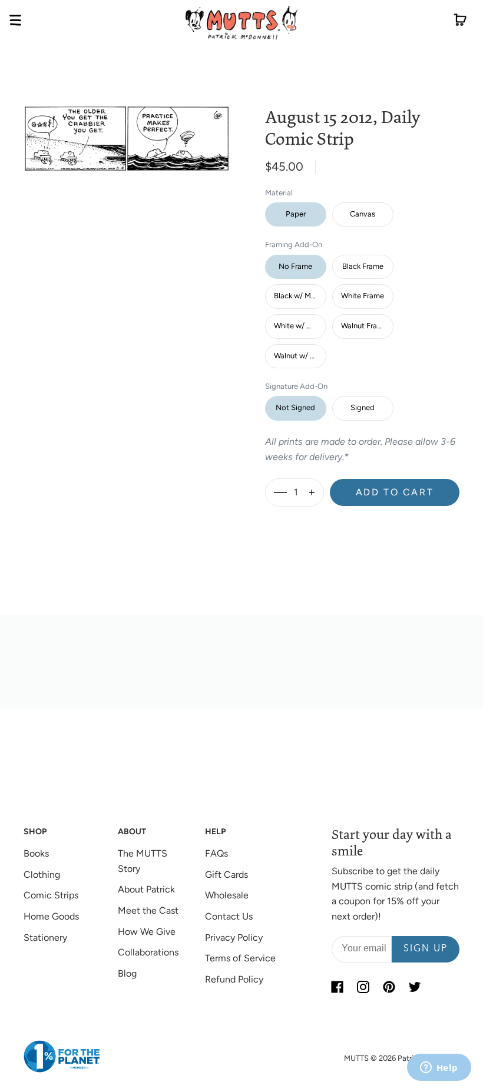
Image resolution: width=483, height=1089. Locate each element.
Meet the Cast (148, 910)
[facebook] (337, 987)
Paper (296, 213)
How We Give (147, 931)
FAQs (216, 853)
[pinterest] (389, 987)
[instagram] (363, 987)
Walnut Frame (364, 325)
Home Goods (51, 916)
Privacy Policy (234, 937)
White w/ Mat (297, 325)
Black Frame (362, 266)
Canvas (362, 213)
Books (36, 853)
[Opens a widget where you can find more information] (438, 1068)
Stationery (45, 937)
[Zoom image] (126, 129)
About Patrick (146, 889)
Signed (362, 407)
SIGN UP (425, 949)
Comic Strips (51, 895)
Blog (127, 973)
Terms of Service (240, 958)
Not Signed (295, 407)
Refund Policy (234, 979)
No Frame (295, 266)
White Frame (362, 295)
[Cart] (460, 22)
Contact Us (229, 916)
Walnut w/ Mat (298, 355)
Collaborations (148, 952)
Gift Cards (226, 874)
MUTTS (356, 1058)
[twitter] (415, 987)
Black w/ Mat (296, 295)
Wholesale (227, 895)
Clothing (42, 874)
